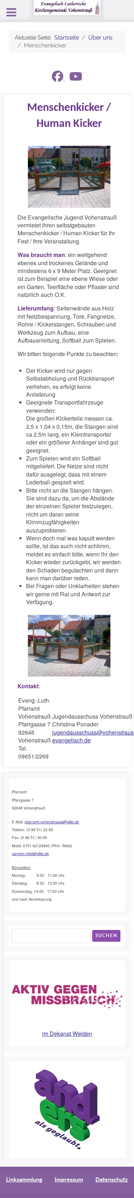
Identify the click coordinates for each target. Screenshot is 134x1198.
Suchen (106, 935)
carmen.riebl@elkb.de (30, 853)
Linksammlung (24, 1179)
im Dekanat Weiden (67, 1033)
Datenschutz (111, 1179)
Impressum (69, 1179)
